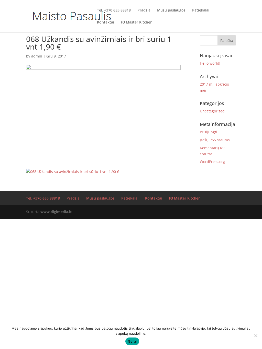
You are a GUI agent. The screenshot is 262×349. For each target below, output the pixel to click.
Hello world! (210, 63)
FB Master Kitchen (136, 22)
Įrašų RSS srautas (215, 139)
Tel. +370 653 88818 (114, 10)
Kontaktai (105, 22)
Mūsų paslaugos (171, 10)
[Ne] (255, 335)
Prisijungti (208, 132)
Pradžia (143, 10)
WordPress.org (212, 161)
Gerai (132, 341)
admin (36, 56)
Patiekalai (200, 10)
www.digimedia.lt (56, 211)
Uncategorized (212, 111)
